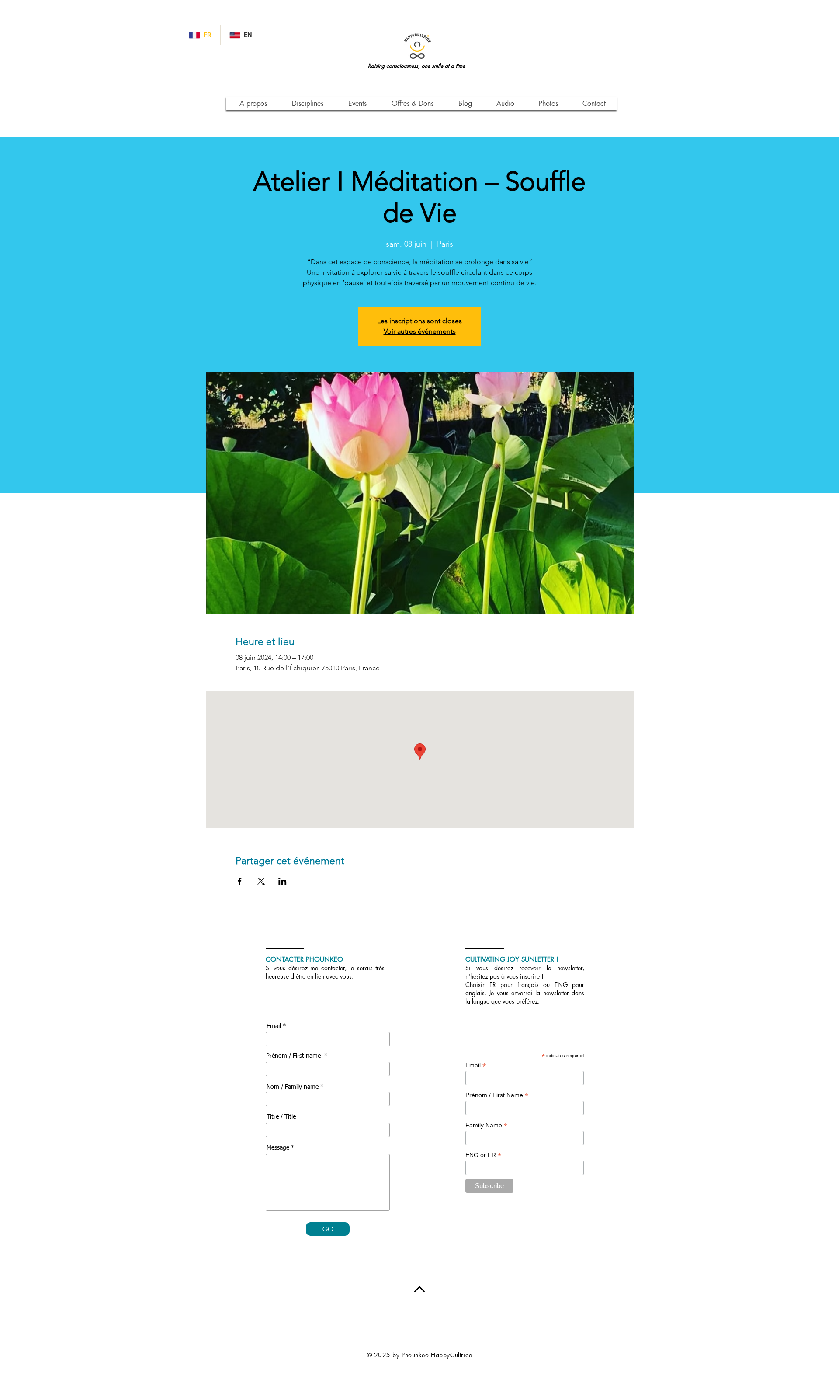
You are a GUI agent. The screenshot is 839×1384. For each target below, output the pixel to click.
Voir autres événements (420, 331)
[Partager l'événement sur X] (261, 881)
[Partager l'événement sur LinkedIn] (282, 881)
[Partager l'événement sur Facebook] (240, 881)
